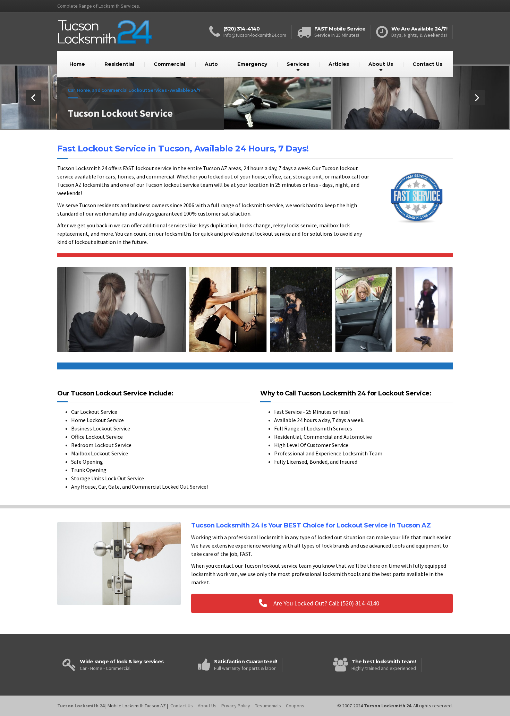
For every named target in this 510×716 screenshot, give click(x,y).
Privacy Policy (235, 705)
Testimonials (268, 705)
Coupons (295, 705)
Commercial (169, 64)
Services (298, 64)
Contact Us (427, 64)
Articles (339, 64)
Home (77, 64)
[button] (33, 97)
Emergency (252, 64)
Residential (119, 64)
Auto (211, 64)
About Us (380, 64)
